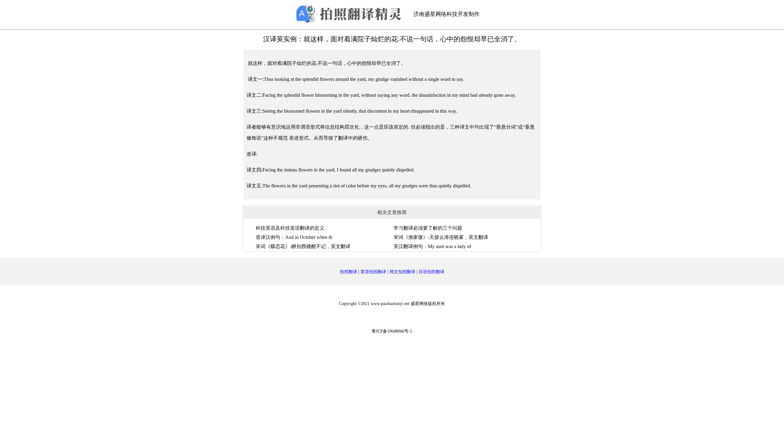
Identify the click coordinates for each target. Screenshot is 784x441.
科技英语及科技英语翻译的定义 (290, 228)
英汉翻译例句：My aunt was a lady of (432, 246)
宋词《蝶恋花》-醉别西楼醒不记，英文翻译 (303, 246)
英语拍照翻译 (373, 272)
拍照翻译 (348, 272)
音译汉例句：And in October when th (294, 237)
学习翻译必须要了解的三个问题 (428, 228)
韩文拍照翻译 (402, 272)
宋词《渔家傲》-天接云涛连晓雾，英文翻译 (441, 237)
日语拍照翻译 (431, 272)
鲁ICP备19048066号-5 (392, 331)
